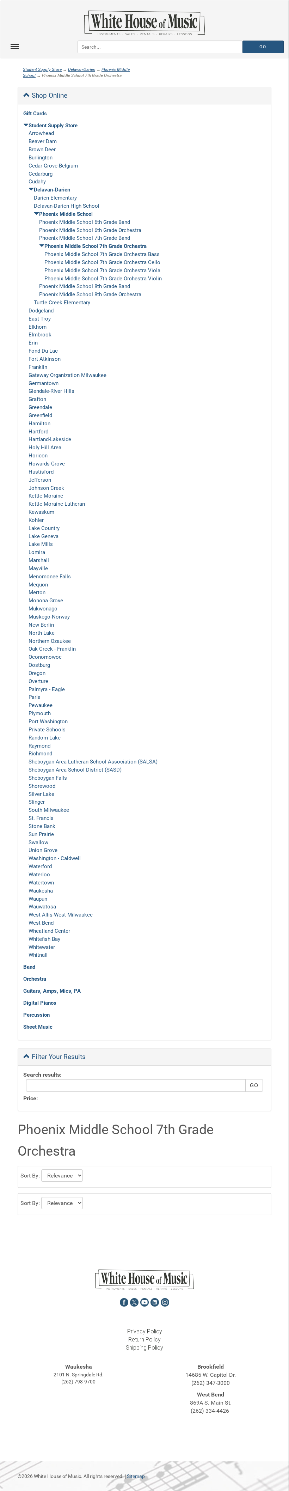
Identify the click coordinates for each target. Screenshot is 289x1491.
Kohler (36, 520)
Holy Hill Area (45, 447)
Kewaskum (41, 512)
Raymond (39, 746)
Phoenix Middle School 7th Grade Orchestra (95, 246)
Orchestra (34, 979)
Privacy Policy (144, 1331)
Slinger (37, 802)
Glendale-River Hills (51, 391)
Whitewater (42, 947)
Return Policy (144, 1339)
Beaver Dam (43, 141)
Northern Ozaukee (50, 641)
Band (29, 967)
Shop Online (48, 95)
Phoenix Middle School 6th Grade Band (84, 222)
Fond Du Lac (43, 351)
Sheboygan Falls (48, 778)
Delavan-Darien (81, 69)
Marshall (39, 560)
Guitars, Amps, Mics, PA (52, 991)
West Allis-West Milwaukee (61, 915)
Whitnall (38, 955)
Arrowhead (41, 133)
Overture (38, 681)
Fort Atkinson (45, 359)
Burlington (41, 157)
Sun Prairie (41, 834)
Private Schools (47, 729)
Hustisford (41, 472)
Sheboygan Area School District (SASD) (75, 770)
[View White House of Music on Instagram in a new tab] (165, 1301)
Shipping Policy (144, 1347)
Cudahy (37, 181)
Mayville (38, 568)
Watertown (41, 883)
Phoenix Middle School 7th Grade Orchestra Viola (102, 270)
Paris (35, 697)
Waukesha (41, 891)
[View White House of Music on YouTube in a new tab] (144, 1301)
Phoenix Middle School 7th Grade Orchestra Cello (102, 262)
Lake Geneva (44, 536)
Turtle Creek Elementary (62, 302)
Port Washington (48, 721)
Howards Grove (47, 464)
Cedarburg (41, 174)
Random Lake (45, 738)
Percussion (36, 1015)
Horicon (38, 455)
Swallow (38, 842)
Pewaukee (41, 705)
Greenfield (40, 415)
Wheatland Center (49, 931)
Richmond (40, 753)
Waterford (40, 866)
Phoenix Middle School (66, 214)
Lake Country (44, 528)
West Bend (41, 923)
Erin (33, 343)
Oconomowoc (45, 657)
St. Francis (41, 818)
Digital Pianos (39, 1003)
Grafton (37, 399)
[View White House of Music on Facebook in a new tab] (124, 1301)
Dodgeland (41, 311)
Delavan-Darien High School (66, 206)
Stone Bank (42, 826)
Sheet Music (38, 1027)
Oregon (37, 673)
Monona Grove (46, 600)
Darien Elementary (55, 198)
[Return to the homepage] (144, 23)
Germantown (44, 383)
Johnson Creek (46, 488)
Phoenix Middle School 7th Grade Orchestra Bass (102, 254)
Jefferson (40, 480)
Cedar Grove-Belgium (53, 166)
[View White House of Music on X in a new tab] (134, 1301)
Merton (37, 592)
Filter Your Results (58, 1057)
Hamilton (39, 423)
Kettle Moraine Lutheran (57, 504)
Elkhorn (38, 327)
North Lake (42, 633)
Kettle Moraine (46, 496)
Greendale (40, 407)
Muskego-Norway (49, 617)
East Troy (40, 319)
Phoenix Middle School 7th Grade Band (84, 238)
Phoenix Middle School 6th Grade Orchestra (90, 230)
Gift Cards (35, 113)
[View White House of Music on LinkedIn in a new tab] (154, 1301)
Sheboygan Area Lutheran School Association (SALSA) (93, 762)
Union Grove (43, 850)
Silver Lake (41, 794)
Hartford (38, 431)
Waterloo (39, 874)
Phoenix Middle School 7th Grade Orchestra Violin (103, 278)
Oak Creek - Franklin (52, 649)
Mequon (38, 585)
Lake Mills (41, 544)
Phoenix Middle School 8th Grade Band (84, 286)
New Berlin (41, 625)
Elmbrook (40, 334)
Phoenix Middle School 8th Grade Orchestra (90, 294)
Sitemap (136, 1476)
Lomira (37, 552)
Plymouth (40, 713)
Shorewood (42, 786)
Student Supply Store (42, 69)
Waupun (38, 899)
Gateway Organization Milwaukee (67, 375)
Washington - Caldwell (55, 858)
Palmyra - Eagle (47, 689)
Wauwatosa (42, 906)
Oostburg (39, 665)
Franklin (38, 367)
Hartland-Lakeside (50, 439)
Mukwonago (43, 608)
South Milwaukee (49, 810)
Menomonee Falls (50, 576)
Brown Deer (42, 149)
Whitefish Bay (44, 939)
